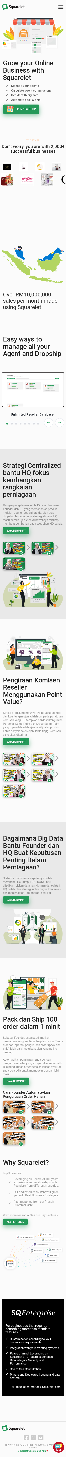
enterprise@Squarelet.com (43, 1387)
